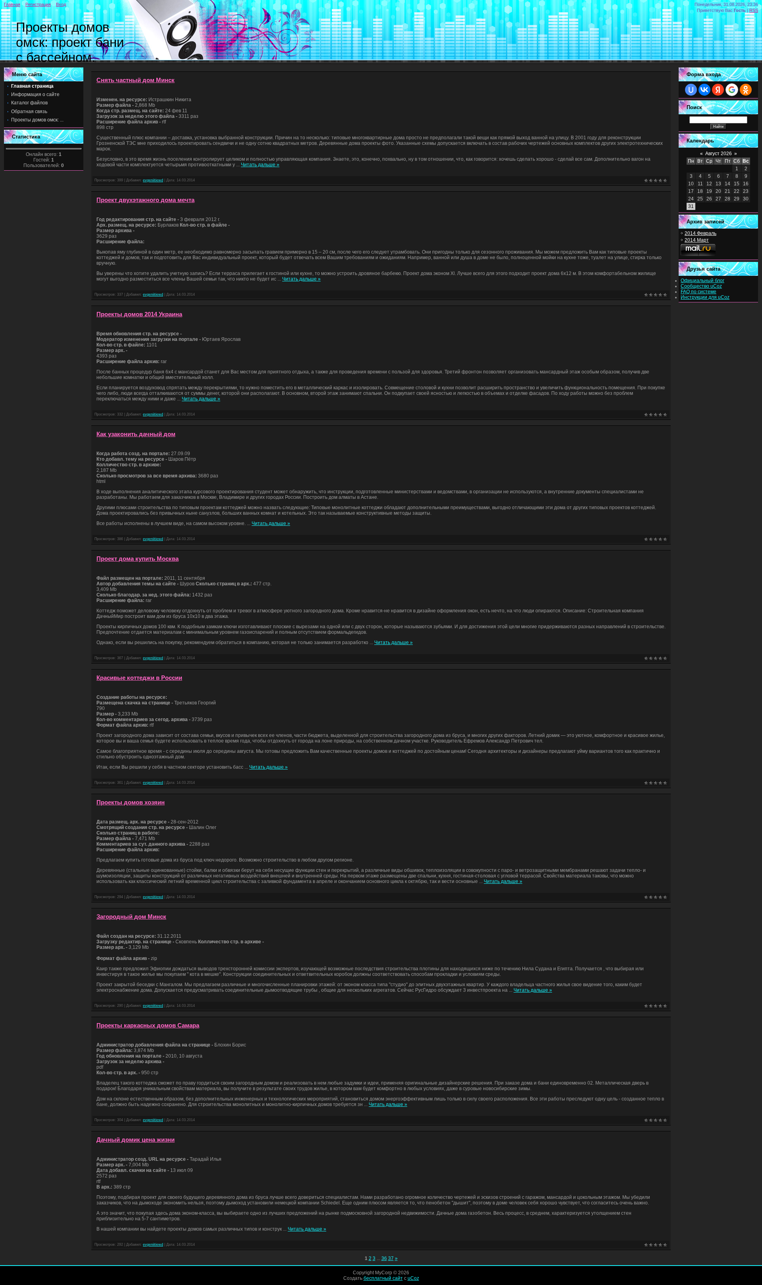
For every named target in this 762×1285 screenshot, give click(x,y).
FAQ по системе (698, 291)
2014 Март (697, 240)
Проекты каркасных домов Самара (147, 1025)
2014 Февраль (700, 233)
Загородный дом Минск (131, 917)
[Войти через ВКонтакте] (704, 90)
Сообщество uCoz (701, 286)
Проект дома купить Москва (137, 559)
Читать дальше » (260, 164)
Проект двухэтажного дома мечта (145, 200)
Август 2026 (718, 153)
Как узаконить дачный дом (135, 434)
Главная (12, 4)
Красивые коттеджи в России (139, 678)
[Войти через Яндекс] (718, 90)
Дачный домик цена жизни (135, 1140)
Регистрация (38, 4)
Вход (61, 4)
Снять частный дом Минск (135, 80)
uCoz (413, 1278)
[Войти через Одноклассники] (746, 90)
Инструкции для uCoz (705, 297)
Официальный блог (702, 280)
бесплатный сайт (383, 1278)
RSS (753, 10)
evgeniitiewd (153, 180)
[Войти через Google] (731, 89)
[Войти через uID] (691, 90)
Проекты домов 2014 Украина (139, 314)
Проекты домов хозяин (130, 802)
